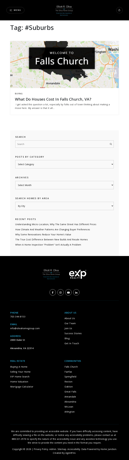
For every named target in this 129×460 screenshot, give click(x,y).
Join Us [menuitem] (68, 328)
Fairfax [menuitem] (68, 371)
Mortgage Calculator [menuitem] (21, 386)
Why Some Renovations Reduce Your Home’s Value (43, 234)
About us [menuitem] (69, 318)
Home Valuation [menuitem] (19, 381)
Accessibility (73, 449)
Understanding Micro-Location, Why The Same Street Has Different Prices (55, 224)
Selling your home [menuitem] (20, 371)
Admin (52, 449)
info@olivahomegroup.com (25, 328)
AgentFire (70, 452)
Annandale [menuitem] (70, 396)
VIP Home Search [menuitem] (20, 376)
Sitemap (62, 449)
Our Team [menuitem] (70, 323)
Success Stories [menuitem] (73, 333)
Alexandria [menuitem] (70, 401)
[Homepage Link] (64, 10)
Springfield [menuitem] (70, 376)
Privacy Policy (41, 449)
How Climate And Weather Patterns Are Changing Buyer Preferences (52, 229)
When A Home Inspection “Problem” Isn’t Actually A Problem (48, 244)
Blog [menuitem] (67, 338)
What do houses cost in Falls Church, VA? (53, 99)
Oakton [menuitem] (68, 386)
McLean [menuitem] (68, 406)
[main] (64, 128)
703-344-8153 (17, 316)
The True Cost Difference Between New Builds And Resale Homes (51, 239)
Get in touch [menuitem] (71, 343)
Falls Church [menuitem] (71, 366)
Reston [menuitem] (68, 381)
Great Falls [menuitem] (70, 391)
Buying (18, 93)
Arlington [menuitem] (69, 411)
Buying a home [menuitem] (19, 366)
